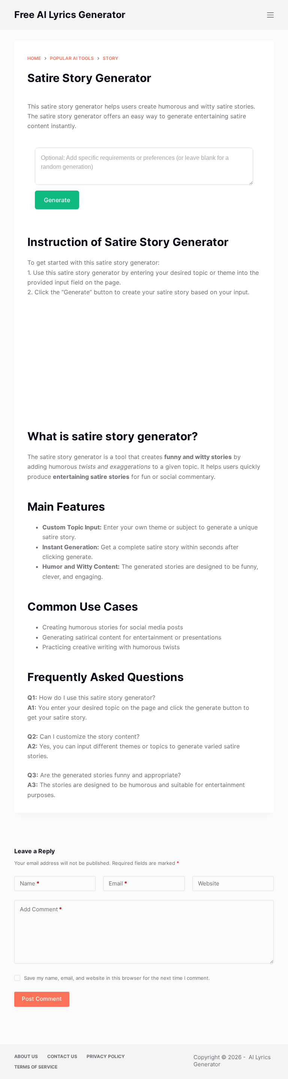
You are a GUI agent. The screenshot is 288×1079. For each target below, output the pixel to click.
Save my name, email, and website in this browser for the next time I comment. (117, 978)
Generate (57, 200)
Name (29, 883)
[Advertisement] (144, 358)
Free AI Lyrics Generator (69, 14)
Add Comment (41, 909)
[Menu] (270, 15)
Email (118, 883)
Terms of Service (35, 1067)
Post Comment (42, 998)
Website (208, 883)
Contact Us (62, 1056)
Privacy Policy (106, 1056)
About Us (26, 1056)
